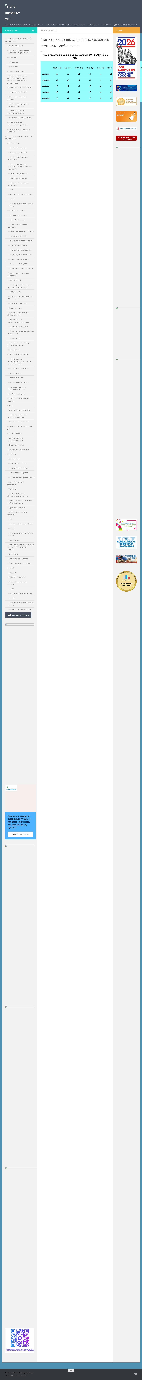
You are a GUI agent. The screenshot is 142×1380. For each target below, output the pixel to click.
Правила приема (14, 459)
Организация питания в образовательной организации (17, 124)
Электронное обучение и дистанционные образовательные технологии (20, 166)
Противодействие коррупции (19, 450)
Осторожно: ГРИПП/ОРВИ (19, 264)
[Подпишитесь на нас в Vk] (33, 30)
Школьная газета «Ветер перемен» (22, 268)
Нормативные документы (19, 215)
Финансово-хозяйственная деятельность (17, 98)
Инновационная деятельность (19, 410)
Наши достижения (15, 373)
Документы (12, 57)
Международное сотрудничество (20, 118)
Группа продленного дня (18, 178)
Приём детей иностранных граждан (22, 477)
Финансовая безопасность (19, 259)
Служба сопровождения (17, 394)
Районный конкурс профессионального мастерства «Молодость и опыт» (19, 361)
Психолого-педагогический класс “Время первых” (20, 298)
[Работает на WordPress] (12, 1375)
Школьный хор (15, 338)
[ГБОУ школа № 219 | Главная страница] (14, 13)
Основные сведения (16, 46)
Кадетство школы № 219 (18, 152)
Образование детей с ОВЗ (19, 173)
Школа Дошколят (15, 540)
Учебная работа (14, 143)
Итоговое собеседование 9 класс (21, 194)
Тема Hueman (23, 1375)
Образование (13, 62)
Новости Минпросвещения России (20, 563)
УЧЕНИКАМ (105, 24)
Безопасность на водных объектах (22, 231)
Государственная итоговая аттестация (18, 184)
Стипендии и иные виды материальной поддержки (16, 112)
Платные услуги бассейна (18, 92)
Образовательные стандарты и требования (18, 131)
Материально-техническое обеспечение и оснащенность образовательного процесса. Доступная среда (17, 79)
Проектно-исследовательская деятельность (18, 274)
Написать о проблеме (20, 834)
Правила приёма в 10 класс (19, 468)
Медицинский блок (15, 433)
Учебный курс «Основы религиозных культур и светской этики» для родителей (20, 547)
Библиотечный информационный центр (19, 428)
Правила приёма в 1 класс (19, 463)
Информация (13, 554)
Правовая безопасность (18, 245)
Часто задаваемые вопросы (18, 559)
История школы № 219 (16, 445)
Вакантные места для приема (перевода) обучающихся (18, 105)
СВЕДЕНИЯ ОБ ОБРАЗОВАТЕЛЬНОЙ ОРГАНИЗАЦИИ (23, 24)
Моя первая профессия (18, 303)
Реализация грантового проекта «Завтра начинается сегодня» (20, 286)
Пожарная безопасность (18, 236)
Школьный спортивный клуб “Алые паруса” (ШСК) (21, 332)
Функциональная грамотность (19, 422)
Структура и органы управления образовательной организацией (18, 52)
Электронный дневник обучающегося (15, 483)
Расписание (13, 489)
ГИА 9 (12, 190)
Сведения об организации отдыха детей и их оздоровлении (19, 344)
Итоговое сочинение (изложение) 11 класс (21, 205)
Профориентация (15, 280)
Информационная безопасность (21, 255)
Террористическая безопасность (21, 241)
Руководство (13, 66)
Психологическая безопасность (21, 250)
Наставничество (14, 350)
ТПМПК (11, 405)
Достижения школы (17, 378)
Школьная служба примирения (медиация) (18, 400)
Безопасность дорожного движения (18, 226)
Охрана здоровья (49, 30)
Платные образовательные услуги (20, 87)
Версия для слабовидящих (127, 24)
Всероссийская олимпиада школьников (18, 158)
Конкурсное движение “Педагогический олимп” (17, 388)
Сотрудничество (16, 292)
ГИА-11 (12, 199)
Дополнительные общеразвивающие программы (19, 321)
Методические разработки (19, 368)
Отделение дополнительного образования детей (18, 314)
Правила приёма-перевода (19, 473)
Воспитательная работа (17, 210)
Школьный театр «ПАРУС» (19, 326)
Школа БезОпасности (17, 220)
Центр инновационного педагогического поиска (17, 416)
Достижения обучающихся (19, 382)
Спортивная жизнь (15, 308)
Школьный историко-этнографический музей (15, 439)
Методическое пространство (19, 354)
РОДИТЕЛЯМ (92, 24)
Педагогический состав (16, 71)
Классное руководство (18, 148)
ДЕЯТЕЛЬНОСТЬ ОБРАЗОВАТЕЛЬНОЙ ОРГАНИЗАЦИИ (65, 24)
